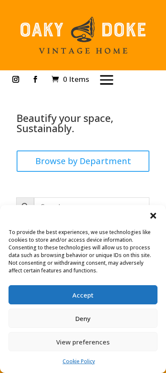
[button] (153, 215)
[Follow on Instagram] (16, 79)
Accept (83, 295)
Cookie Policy (79, 361)
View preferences (83, 342)
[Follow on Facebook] (35, 79)
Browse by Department (83, 161)
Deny (83, 318)
